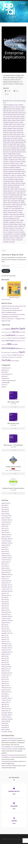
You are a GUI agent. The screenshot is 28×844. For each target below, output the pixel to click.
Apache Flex (6, 134)
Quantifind (21, 214)
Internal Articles (6, 374)
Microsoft (10, 202)
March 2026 (5, 513)
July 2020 (4, 597)
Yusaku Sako (19, 240)
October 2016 (5, 650)
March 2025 (5, 532)
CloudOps (5, 159)
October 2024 (5, 541)
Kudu (21, 195)
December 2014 (6, 673)
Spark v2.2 (16, 355)
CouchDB (11, 163)
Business (4, 370)
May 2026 (4, 509)
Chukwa (10, 157)
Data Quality (17, 340)
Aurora (18, 148)
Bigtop (23, 150)
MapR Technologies (17, 198)
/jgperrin (14, 821)
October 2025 (5, 522)
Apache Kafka (6, 140)
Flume (21, 177)
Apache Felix (20, 132)
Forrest (5, 179)
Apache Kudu (14, 140)
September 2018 (6, 620)
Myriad (22, 202)
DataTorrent (6, 169)
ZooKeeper (6, 242)
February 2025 (5, 534)
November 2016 (6, 648)
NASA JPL (9, 204)
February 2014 (5, 687)
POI (17, 212)
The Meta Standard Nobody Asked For (12, 310)
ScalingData (12, 222)
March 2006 (5, 729)
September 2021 (6, 591)
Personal (4, 378)
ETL (15, 175)
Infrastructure (6, 189)
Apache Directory (7, 130)
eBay (15, 173)
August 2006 (5, 721)
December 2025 (6, 520)
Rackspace (19, 216)
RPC (18, 220)
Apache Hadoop (18, 138)
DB (11, 169)
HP (21, 185)
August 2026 (5, 503)
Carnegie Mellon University (14, 153)
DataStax (17, 167)
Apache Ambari (7, 112)
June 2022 (4, 578)
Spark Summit (4, 355)
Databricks (12, 167)
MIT (19, 202)
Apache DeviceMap (18, 128)
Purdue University (13, 214)
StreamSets (10, 226)
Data (16, 105)
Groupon (13, 183)
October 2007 (5, 700)
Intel (19, 189)
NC (2, 352)
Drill (13, 173)
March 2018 (5, 629)
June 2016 (4, 658)
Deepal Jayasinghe (17, 169)
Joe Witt (5, 193)
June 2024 (4, 549)
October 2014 (5, 675)
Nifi (25, 204)
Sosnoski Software (13, 224)
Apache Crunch (12, 124)
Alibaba (23, 107)
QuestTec (5, 216)
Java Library (21, 191)
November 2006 (6, 715)
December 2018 (6, 616)
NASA (4, 204)
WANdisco (16, 236)
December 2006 (6, 712)
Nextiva (18, 204)
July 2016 (4, 656)
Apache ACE (21, 110)
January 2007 (5, 710)
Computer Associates (14, 161)
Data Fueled (23, 165)
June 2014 (4, 679)
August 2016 (5, 654)
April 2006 (4, 727)
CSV (16, 335)
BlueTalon (14, 152)
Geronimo (12, 181)
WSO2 (11, 238)
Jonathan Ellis (11, 193)
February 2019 (5, 612)
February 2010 (5, 692)
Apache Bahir (16, 116)
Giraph (21, 181)
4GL (2, 329)
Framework (10, 179)
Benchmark (4, 332)
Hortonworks (16, 185)
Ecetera (19, 173)
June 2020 (4, 599)
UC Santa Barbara (7, 234)
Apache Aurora (16, 114)
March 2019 (5, 610)
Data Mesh (10, 340)
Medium (18, 348)
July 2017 (4, 635)
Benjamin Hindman (11, 150)
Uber (4, 232)
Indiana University (14, 187)
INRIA (16, 189)
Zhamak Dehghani (15, 360)
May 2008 (4, 694)
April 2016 (4, 662)
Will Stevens (6, 238)
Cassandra (5, 155)
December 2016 (6, 645)
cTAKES (21, 163)
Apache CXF (15, 126)
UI (13, 234)
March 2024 (5, 553)
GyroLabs (18, 183)
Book (20, 332)
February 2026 (5, 515)
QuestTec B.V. (12, 216)
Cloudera (23, 157)
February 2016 (5, 666)
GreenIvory (22, 340)
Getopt (17, 181)
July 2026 (4, 505)
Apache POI (6, 144)
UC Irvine (15, 232)
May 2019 (4, 606)
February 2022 (5, 580)
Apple (18, 146)
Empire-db (5, 175)
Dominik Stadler (7, 173)
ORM (12, 210)
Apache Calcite (11, 118)
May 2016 (4, 660)
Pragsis (20, 212)
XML (21, 357)
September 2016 (6, 652)
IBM (9, 187)
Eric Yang (11, 175)
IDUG (13, 344)
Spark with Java (5, 357)
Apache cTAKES (21, 124)
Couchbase (6, 163)
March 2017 (5, 641)
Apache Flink (13, 134)
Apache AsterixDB (7, 114)
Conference (10, 335)
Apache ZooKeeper (8, 146)
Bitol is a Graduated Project (9, 312)
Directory (23, 171)
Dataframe (10, 338)
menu (24, 3)
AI (3, 329)
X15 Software (17, 238)
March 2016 (5, 664)
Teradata (20, 226)
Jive (25, 191)
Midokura (15, 202)
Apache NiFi (23, 142)
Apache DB (21, 126)
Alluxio (4, 109)
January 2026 (5, 518)
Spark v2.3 (21, 355)
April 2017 (4, 639)
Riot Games (13, 220)
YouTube (13, 240)
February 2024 (5, 555)
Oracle (8, 210)
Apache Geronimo (16, 136)
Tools (17, 230)
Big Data (19, 150)
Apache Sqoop (20, 144)
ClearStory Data (17, 157)
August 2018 (5, 622)
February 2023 (5, 570)
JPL (16, 193)
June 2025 (4, 528)
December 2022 (6, 574)
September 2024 (6, 543)
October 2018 (5, 618)
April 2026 (4, 511)
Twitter (21, 230)
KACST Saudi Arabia (11, 195)
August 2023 (5, 562)
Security (17, 222)
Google (5, 183)
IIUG (16, 344)
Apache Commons (14, 122)
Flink (18, 177)
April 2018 (4, 627)
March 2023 (5, 568)
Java (13, 348)
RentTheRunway (10, 218)
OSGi (15, 210)
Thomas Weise (18, 228)
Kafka (17, 195)
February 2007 (5, 708)
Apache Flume (20, 134)
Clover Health (18, 159)
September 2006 (6, 719)
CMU (23, 159)
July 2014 (4, 677)
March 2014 (5, 685)
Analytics (18, 109)
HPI (23, 185)
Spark (19, 224)
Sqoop (23, 224)
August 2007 (5, 702)
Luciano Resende (7, 198)
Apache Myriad (15, 142)
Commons (5, 161)
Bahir (4, 150)
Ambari (13, 109)
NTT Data (11, 208)
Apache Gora (10, 138)
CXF (9, 165)
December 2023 (6, 557)
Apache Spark (13, 144)
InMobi (12, 189)
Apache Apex (14, 112)
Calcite (5, 153)
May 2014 (4, 681)
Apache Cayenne (7, 120)
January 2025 (5, 536)
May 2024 (4, 551)
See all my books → (7, 299)
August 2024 (5, 545)
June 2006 (4, 725)
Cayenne (11, 155)
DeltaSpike (11, 171)
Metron (5, 202)
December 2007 (6, 698)
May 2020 (4, 601)
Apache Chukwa (16, 120)
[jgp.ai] (8, 14)
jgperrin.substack (14, 791)
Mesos (9, 200)
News (3, 376)
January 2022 (5, 583)
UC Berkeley (9, 232)
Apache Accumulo (13, 110)
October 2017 (5, 631)
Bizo (10, 152)
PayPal (5, 352)
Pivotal (14, 212)
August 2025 (5, 524)
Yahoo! (8, 240)
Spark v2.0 (10, 355)
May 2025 (4, 530)
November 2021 (6, 587)
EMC (23, 173)
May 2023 (4, 566)
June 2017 (4, 637)
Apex (15, 146)
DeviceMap (17, 171)
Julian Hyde (20, 193)
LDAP (15, 197)
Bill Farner (5, 152)
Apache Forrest (7, 136)
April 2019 (4, 608)
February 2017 (5, 643)
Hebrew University (7, 185)
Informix (6, 348)
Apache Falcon (12, 132)
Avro (21, 148)
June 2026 (4, 507)
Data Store (6, 167)
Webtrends (22, 236)
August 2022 (5, 576)
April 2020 (4, 603)
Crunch (16, 163)
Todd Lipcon (12, 230)
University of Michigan (20, 234)
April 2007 (4, 706)
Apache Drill (16, 130)
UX (16, 357)
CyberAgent (13, 165)
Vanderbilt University (8, 236)
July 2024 (4, 547)
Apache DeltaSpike (8, 128)
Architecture (11, 105)
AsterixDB (13, 148)
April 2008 (4, 696)
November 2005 (6, 731)
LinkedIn (20, 197)
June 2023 (4, 564)
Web (18, 357)
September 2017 (6, 633)
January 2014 (5, 689)
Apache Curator (7, 126)
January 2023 (5, 572)
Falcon (24, 175)
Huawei (5, 187)
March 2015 (5, 671)
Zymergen (12, 242)
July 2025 (4, 526)
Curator (5, 165)
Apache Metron (7, 142)
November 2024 (6, 539)
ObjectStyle (18, 208)
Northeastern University (12, 206)
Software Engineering (7, 380)
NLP (4, 206)
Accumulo (9, 107)
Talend (15, 226)
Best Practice (9, 332)
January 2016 (5, 668)
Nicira (21, 204)
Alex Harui (18, 107)
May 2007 (4, 704)
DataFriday (15, 338)
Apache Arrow (22, 112)
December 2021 (6, 585)
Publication (6, 214)
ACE (14, 107)
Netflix (13, 204)
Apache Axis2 (9, 116)
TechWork (20, 105)
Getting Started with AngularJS (10, 761)
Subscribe (5, 271)
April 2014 (4, 683)
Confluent (23, 161)
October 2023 (5, 559)
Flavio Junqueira (10, 177)
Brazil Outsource (22, 152)
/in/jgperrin (14, 806)
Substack (10, 357)
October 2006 (5, 717)
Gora (8, 183)
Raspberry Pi (15, 352)
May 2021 (4, 593)
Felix (4, 177)
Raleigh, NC (9, 352)
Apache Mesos (21, 140)
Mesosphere (15, 200)
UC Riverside (21, 232)
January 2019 (5, 614)
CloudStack (11, 159)
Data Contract (4, 338)
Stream (5, 226)
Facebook (19, 175)
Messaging (21, 200)
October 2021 (5, 589)
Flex (16, 177)
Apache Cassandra (19, 118)
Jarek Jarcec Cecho (12, 191)
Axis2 (24, 148)
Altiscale (9, 109)
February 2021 (5, 595)
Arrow (8, 148)
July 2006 (4, 723)
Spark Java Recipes (7, 765)
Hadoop (23, 183)
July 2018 (4, 624)
